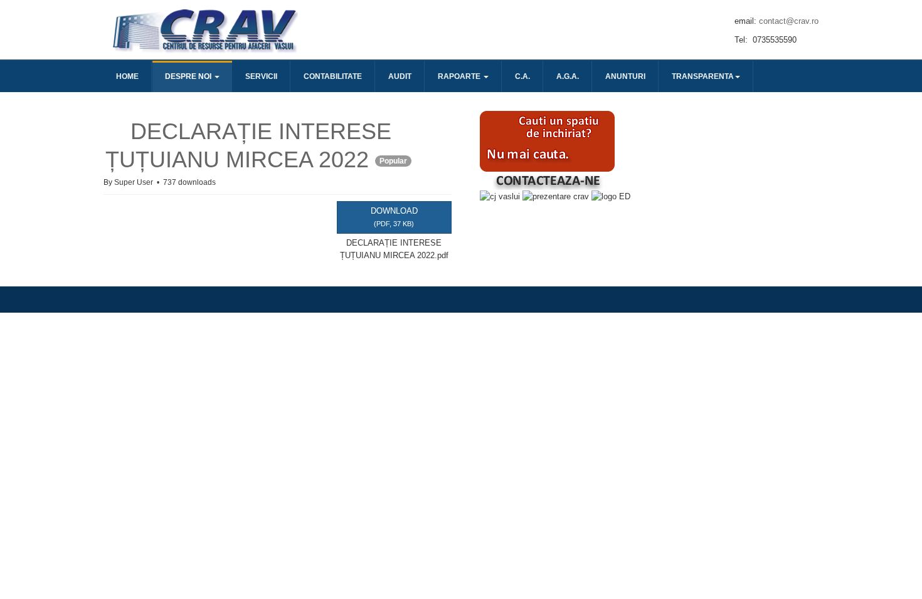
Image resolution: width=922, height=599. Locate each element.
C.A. (522, 76)
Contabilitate (333, 76)
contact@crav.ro (789, 21)
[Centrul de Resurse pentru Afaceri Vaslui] (204, 29)
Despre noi (189, 76)
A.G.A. (567, 76)
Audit (399, 76)
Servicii (261, 76)
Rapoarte (460, 76)
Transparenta (703, 76)
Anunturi (625, 76)
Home (127, 76)
